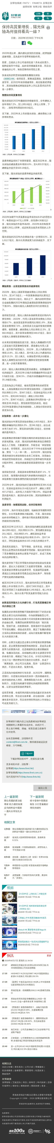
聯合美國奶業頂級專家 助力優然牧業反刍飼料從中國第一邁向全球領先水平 (13, 807)
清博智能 (6, 1082)
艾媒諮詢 (16, 1082)
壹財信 (15, 1086)
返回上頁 (42, 788)
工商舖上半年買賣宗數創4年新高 (32, 918)
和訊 (25, 1082)
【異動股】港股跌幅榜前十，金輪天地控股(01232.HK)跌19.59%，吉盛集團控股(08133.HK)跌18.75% (29, 1010)
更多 (49, 955)
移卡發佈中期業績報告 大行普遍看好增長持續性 (39, 804)
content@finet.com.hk (16, 742)
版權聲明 (19, 1070)
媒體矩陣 (27, 7)
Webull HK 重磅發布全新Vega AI (32, 930)
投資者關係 (7, 1070)
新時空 (32, 1082)
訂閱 (38, 14)
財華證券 (47, 3)
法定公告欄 (7, 1067)
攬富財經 (35, 1086)
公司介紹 (29, 1067)
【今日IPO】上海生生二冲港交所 (32, 894)
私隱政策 (39, 1070)
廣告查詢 (19, 1067)
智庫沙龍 (37, 7)
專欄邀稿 (39, 1067)
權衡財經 (25, 1086)
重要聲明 (29, 1070)
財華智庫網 (15, 3)
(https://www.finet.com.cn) (29, 772)
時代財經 (41, 1082)
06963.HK (9, 79)
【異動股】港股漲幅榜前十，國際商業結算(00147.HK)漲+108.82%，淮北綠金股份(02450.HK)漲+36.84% (29, 1021)
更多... (45, 1086)
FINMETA (37, 3)
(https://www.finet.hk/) (23, 768)
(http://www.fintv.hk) (31, 777)
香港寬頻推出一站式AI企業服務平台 (33, 942)
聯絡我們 (47, 7)
